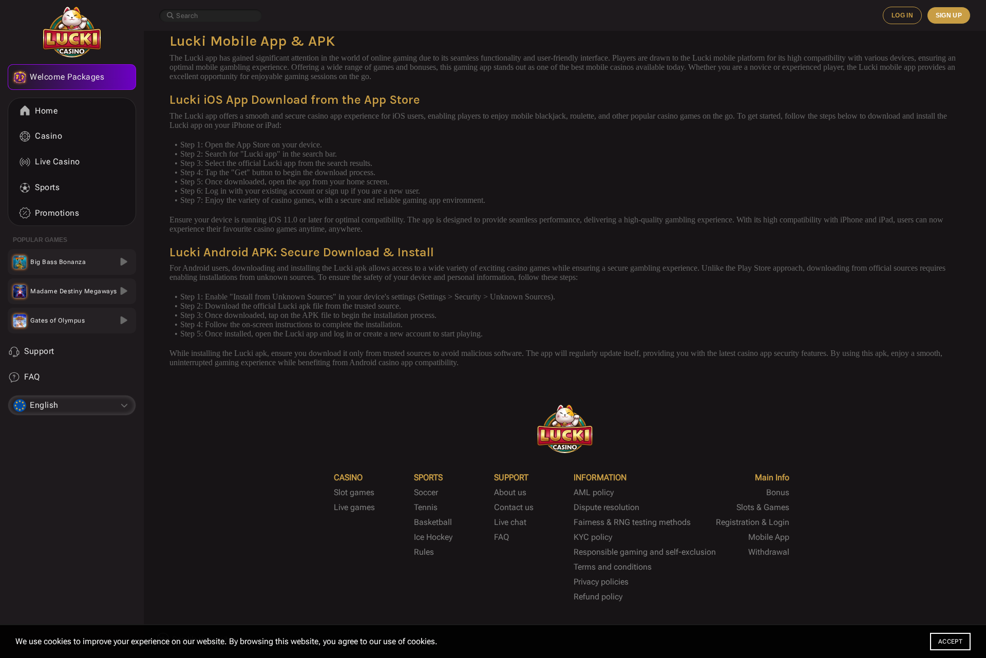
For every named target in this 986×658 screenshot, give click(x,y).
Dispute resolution (606, 507)
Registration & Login (752, 522)
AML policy (594, 492)
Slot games (354, 492)
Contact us (514, 507)
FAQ (501, 537)
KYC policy (593, 537)
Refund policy (598, 596)
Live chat (510, 522)
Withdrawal (768, 552)
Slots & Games (762, 507)
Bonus (777, 492)
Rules (424, 552)
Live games (354, 507)
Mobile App (768, 537)
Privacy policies (601, 582)
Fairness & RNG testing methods (632, 522)
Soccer (426, 492)
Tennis (426, 507)
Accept (950, 641)
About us (510, 492)
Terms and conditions (613, 567)
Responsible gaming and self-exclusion (645, 552)
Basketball (433, 522)
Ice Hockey (433, 537)
